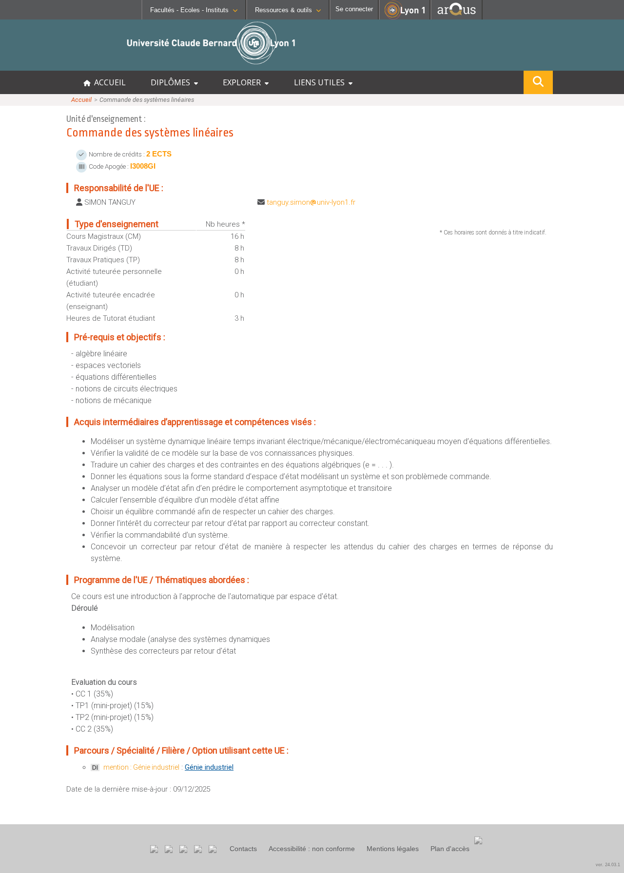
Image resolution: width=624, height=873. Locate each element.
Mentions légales (393, 849)
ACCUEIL (108, 82)
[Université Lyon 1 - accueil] (86, 65)
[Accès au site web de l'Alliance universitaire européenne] (456, 17)
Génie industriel (209, 767)
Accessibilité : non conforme (312, 849)
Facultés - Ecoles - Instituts (189, 10)
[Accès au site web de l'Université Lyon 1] (405, 17)
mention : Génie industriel (141, 767)
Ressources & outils (283, 10)
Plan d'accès (449, 849)
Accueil (81, 99)
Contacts (243, 849)
